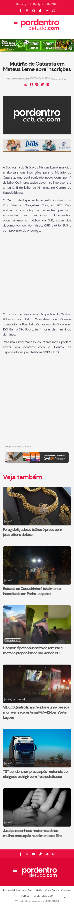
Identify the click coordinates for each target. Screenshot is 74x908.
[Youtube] (34, 10)
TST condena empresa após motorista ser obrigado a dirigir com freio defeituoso (36, 774)
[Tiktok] (40, 10)
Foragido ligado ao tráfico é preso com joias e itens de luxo (32, 532)
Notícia (8, 522)
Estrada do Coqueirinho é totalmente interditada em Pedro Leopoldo (32, 591)
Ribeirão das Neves (12, 640)
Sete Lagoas (19, 699)
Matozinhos (24, 446)
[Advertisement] (37, 273)
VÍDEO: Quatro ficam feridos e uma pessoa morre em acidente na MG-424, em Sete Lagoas (36, 712)
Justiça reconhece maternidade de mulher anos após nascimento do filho (32, 833)
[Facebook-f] (20, 10)
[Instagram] (27, 10)
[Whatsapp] (54, 10)
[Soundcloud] (47, 10)
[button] (2, 43)
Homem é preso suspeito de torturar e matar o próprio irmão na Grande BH (33, 650)
